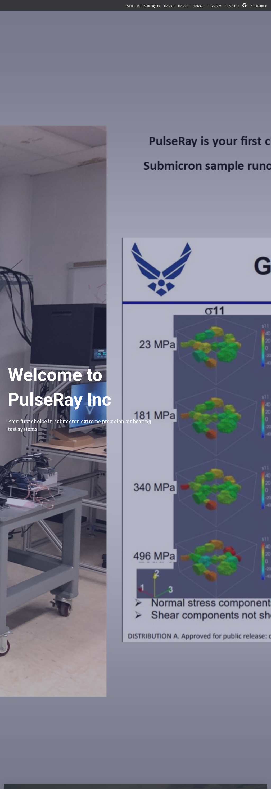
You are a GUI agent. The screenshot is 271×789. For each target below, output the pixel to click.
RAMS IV (215, 6)
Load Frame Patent (244, 6)
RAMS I (169, 6)
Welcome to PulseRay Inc (143, 6)
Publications (258, 6)
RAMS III (199, 6)
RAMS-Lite (231, 6)
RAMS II (183, 6)
